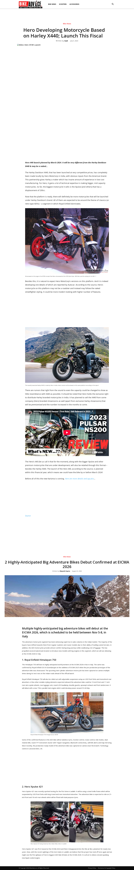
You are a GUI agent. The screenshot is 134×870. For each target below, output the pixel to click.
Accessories (74, 4)
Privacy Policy (92, 868)
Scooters (63, 4)
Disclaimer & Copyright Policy (106, 868)
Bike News (52, 4)
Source (28, 515)
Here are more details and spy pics (79, 478)
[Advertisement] (67, 26)
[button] (112, 4)
